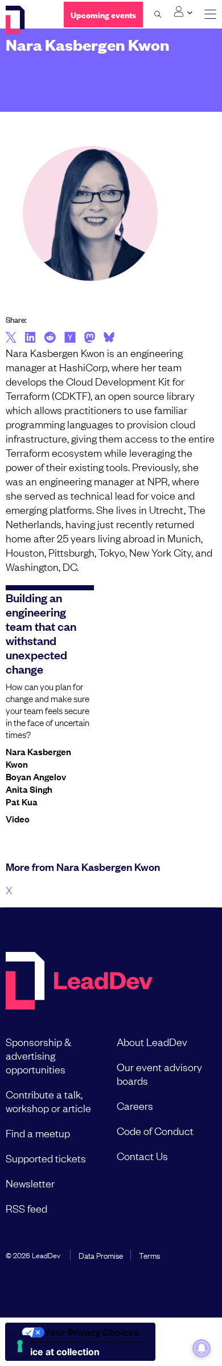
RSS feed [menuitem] (26, 1208)
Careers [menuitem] (135, 1105)
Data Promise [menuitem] (101, 1255)
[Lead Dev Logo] (26, 20)
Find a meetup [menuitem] (38, 1133)
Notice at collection (57, 1351)
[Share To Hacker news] (70, 338)
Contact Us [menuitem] (142, 1155)
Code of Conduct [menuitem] (155, 1130)
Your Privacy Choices (91, 1332)
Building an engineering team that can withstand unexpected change (41, 632)
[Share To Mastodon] (89, 339)
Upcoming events (103, 15)
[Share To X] (11, 338)
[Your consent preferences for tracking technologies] (20, 1346)
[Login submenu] (183, 12)
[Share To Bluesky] (109, 339)
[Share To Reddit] (50, 339)
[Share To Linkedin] (30, 338)
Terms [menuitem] (149, 1255)
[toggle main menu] (210, 14)
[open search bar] (158, 14)
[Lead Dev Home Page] (79, 982)
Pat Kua (22, 801)
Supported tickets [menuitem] (46, 1158)
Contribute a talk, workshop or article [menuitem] (48, 1100)
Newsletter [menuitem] (30, 1183)
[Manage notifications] (201, 1348)
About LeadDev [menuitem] (152, 1041)
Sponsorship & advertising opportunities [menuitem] (38, 1055)
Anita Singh (29, 789)
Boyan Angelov (36, 776)
